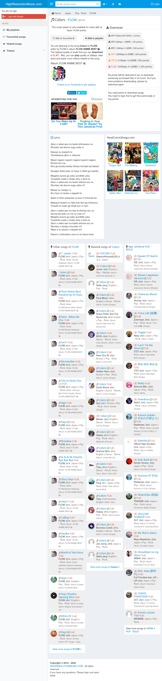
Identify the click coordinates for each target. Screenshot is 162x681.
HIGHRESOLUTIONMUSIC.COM (67, 666)
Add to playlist (95, 38)
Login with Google (15, 16)
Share (72, 92)
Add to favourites (64, 38)
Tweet (83, 92)
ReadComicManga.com (121, 137)
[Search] (97, 4)
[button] (51, 4)
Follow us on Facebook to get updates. (76, 84)
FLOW (93, 13)
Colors (115, 247)
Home (57, 13)
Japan (68, 13)
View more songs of (66, 649)
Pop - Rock (80, 13)
